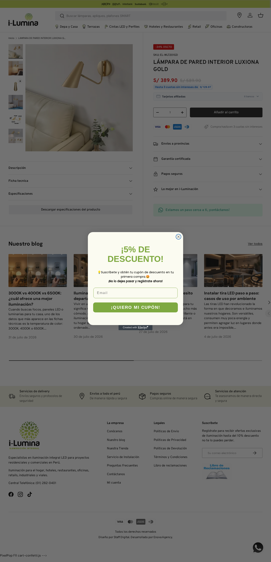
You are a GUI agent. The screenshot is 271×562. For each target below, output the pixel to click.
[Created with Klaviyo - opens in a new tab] (135, 327)
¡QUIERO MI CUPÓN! (135, 307)
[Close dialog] (178, 236)
